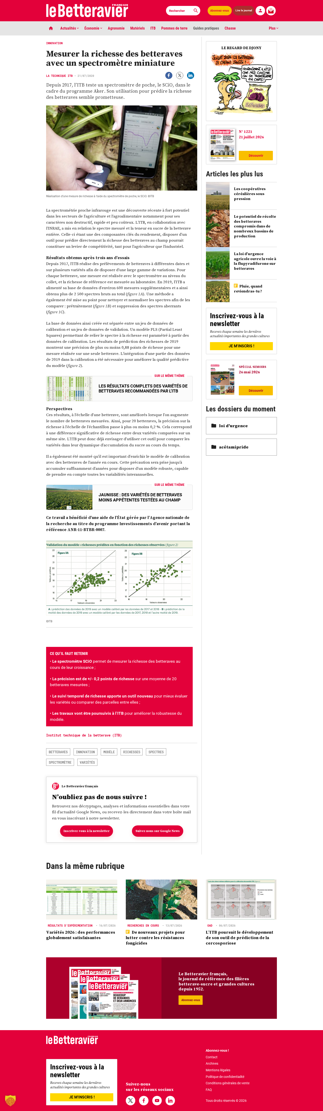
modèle (109, 752)
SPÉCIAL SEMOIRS (252, 367)
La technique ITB (59, 76)
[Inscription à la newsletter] (271, 10)
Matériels (137, 28)
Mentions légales (218, 1070)
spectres (156, 752)
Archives (212, 1063)
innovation (85, 752)
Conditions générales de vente (227, 1083)
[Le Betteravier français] (87, 10)
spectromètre (60, 762)
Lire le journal (244, 10)
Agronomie (116, 28)
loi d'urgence (233, 426)
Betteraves (58, 752)
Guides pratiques (206, 28)
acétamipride (234, 447)
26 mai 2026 (249, 372)
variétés (87, 762)
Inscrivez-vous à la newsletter (86, 831)
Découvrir (256, 155)
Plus (272, 28)
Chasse (230, 28)
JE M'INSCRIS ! (241, 346)
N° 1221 (245, 131)
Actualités (68, 28)
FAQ (209, 1090)
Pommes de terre (174, 28)
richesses (131, 752)
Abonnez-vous (219, 10)
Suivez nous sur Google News (157, 831)
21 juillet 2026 (251, 136)
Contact (212, 1057)
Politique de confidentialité (225, 1077)
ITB (153, 28)
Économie (92, 28)
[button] (10, 1100)
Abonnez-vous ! (217, 1050)
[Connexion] (260, 10)
